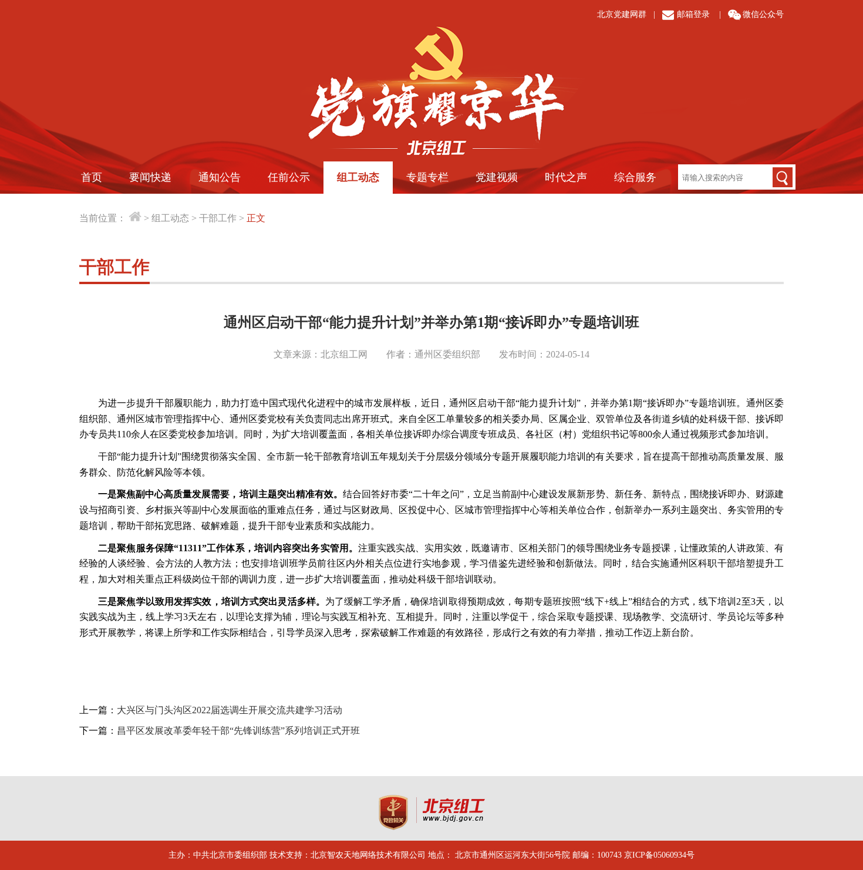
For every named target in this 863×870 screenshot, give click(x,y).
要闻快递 (150, 177)
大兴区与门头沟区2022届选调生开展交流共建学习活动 (229, 710)
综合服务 (635, 177)
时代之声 (566, 177)
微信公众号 (763, 14)
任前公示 (289, 177)
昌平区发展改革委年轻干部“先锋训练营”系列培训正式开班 (238, 731)
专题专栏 (427, 177)
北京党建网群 (621, 14)
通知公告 (219, 177)
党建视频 (497, 177)
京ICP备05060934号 (659, 855)
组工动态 (358, 177)
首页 (91, 177)
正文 (256, 218)
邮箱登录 (693, 14)
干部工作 (218, 218)
